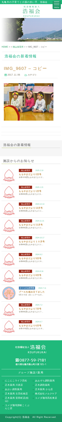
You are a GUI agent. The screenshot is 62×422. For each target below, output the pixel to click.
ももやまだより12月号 (31, 208)
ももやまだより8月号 (30, 275)
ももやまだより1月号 (30, 191)
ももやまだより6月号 (30, 325)
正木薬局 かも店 (44, 389)
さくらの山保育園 (27, 288)
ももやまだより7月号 (30, 309)
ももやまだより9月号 (30, 258)
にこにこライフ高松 (16, 380)
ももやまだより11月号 (31, 224)
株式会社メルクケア (46, 393)
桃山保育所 (25, 170)
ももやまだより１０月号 (32, 241)
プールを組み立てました (32, 292)
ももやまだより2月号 (30, 174)
